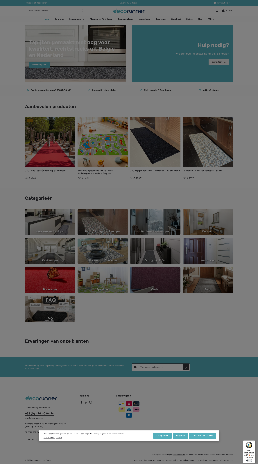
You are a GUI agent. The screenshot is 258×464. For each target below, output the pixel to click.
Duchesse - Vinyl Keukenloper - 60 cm (202, 170)
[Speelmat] (103, 280)
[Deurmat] (208, 222)
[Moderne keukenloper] (155, 222)
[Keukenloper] (50, 251)
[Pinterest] (86, 403)
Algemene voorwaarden (154, 460)
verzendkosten (179, 454)
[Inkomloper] (208, 251)
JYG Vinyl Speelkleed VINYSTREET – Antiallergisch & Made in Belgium (96, 172)
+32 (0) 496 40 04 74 (39, 413)
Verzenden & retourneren (207, 460)
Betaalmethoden (187, 460)
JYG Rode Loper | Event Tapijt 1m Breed (45, 170)
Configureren (162, 435)
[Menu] (253, 442)
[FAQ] (50, 309)
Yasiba (48, 460)
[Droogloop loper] (155, 251)
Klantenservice (226, 460)
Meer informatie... (119, 434)
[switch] (249, 460)
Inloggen (29, 3)
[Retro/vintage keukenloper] (103, 222)
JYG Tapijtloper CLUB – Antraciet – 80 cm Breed (155, 170)
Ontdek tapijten (39, 64)
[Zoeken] (82, 11)
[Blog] (208, 280)
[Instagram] (90, 403)
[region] (129, 148)
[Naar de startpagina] (129, 11)
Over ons (138, 460)
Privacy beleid (49, 437)
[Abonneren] (186, 367)
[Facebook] (81, 403)
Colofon (59, 437)
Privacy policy (172, 460)
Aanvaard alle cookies (202, 435)
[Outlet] (155, 280)
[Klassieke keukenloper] (50, 222)
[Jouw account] (217, 11)
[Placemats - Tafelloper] (103, 251)
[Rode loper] (50, 280)
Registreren (42, 3)
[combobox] (53, 11)
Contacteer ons (219, 62)
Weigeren (180, 435)
